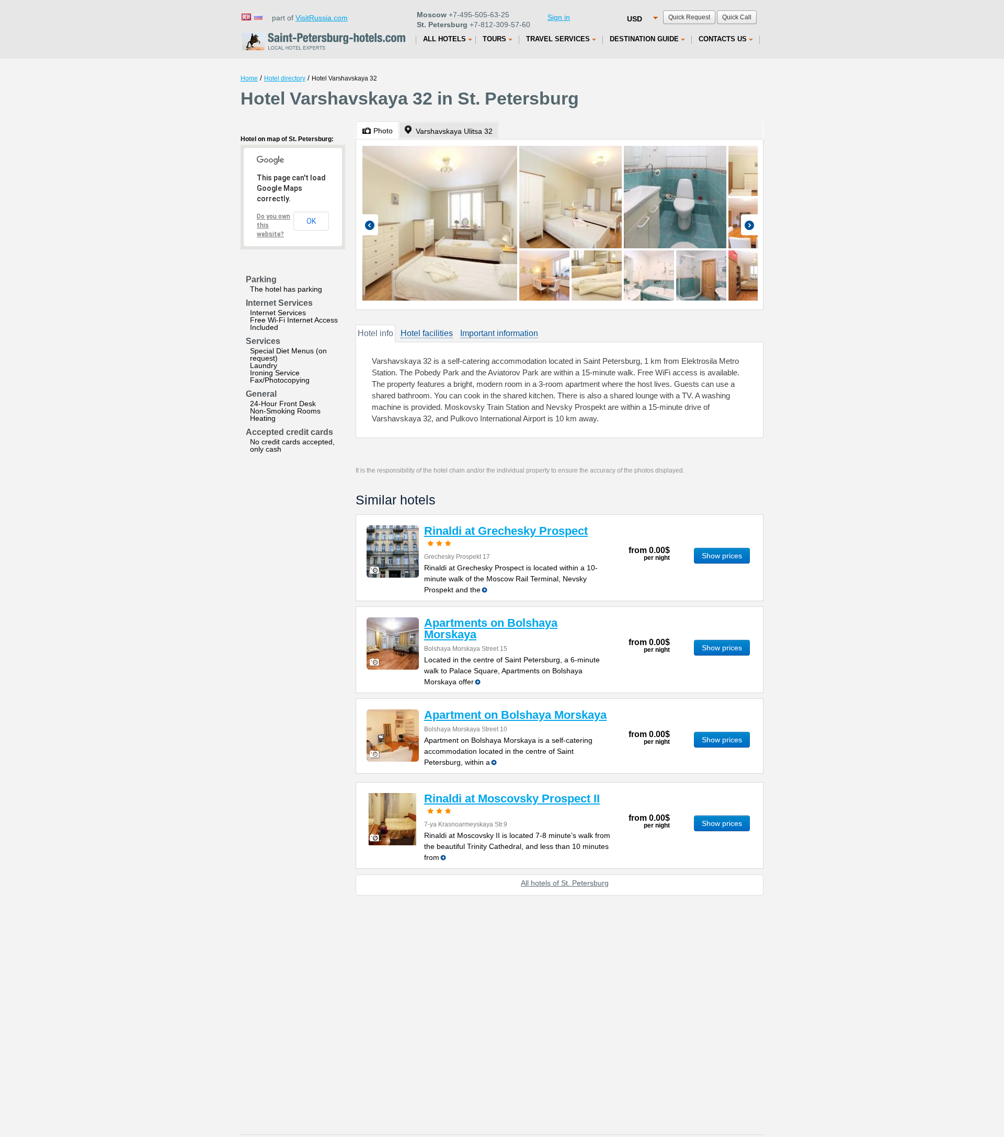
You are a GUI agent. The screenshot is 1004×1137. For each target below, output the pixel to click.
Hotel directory (284, 78)
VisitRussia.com (321, 18)
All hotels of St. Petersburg (565, 883)
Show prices (722, 556)
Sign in (558, 17)
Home (249, 78)
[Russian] (258, 16)
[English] (246, 16)
